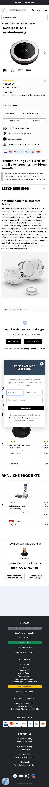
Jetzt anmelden (26, 408)
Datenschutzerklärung (18, 418)
